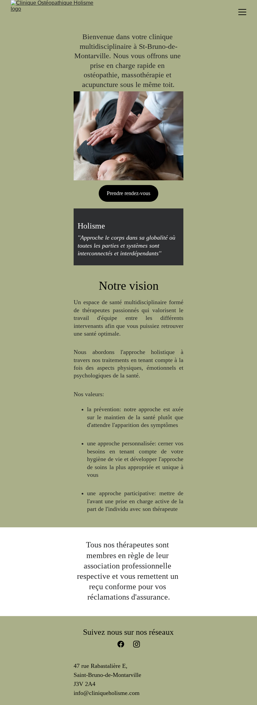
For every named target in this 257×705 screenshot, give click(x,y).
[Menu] (242, 12)
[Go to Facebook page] (124, 644)
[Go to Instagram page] (136, 644)
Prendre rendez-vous (128, 193)
